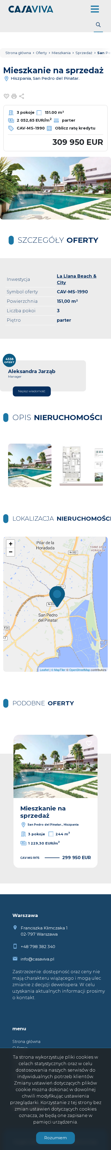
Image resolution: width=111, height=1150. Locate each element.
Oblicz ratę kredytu (74, 128)
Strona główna (26, 1041)
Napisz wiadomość (31, 391)
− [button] (10, 552)
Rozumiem (55, 1137)
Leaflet (44, 669)
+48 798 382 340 (38, 946)
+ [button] (10, 543)
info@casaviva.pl (37, 959)
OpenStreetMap (79, 669)
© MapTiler (58, 669)
